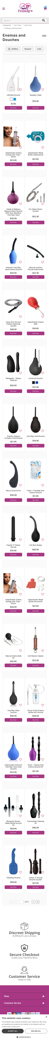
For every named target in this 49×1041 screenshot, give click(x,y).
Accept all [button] (12, 1031)
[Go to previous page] (15, 902)
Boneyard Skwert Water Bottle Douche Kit (13, 823)
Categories (7, 25)
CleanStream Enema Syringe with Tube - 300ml (13, 155)
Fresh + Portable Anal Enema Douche (35, 491)
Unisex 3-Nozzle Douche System (35, 879)
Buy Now (13, 108)
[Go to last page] (37, 902)
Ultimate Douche (13, 95)
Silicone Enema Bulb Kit (13, 657)
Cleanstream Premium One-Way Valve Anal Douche (13, 767)
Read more (16, 1026)
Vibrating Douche (13, 878)
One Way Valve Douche (13, 711)
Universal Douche (36, 378)
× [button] (46, 1017)
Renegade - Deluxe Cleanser (13, 379)
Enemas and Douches (13, 28)
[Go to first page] (11, 902)
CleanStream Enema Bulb (36, 323)
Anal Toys (28, 25)
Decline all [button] (36, 1031)
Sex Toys (17, 25)
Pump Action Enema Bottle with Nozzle (35, 711)
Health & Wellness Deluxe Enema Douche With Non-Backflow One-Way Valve (13, 212)
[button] (3, 8)
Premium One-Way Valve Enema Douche (13, 268)
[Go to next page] (33, 902)
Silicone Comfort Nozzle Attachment (35, 268)
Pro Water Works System (35, 210)
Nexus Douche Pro (13, 491)
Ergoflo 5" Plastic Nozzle (13, 546)
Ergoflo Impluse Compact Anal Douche (13, 437)
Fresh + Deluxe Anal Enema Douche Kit (36, 766)
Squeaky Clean (36, 95)
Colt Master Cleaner (35, 656)
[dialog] (24, 1027)
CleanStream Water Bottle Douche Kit (35, 601)
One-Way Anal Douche (36, 436)
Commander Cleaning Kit (35, 822)
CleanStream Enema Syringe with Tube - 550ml (13, 601)
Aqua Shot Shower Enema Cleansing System (13, 324)
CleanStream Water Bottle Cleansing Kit (35, 154)
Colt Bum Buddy (35, 545)
